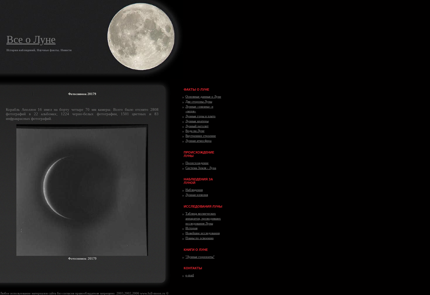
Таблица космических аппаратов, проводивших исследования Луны (203, 218)
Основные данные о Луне (203, 96)
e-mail (189, 275)
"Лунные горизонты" (199, 256)
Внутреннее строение (200, 135)
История (191, 228)
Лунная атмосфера (198, 140)
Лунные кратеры (197, 121)
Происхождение (197, 163)
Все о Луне (31, 39)
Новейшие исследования (202, 233)
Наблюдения (194, 190)
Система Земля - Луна (200, 168)
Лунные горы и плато (200, 116)
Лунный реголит (197, 126)
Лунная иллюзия (196, 194)
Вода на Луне (194, 130)
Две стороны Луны (198, 101)
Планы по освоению (199, 238)
